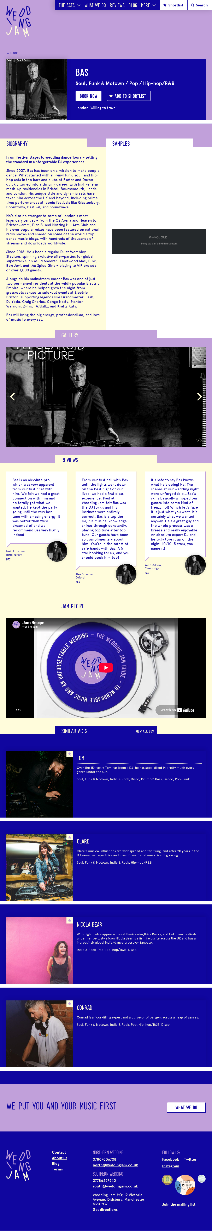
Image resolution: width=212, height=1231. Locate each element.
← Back (12, 53)
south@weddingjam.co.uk (115, 1186)
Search (202, 5)
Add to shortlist (130, 96)
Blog (133, 5)
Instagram (170, 1166)
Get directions (105, 1209)
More (145, 5)
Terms (57, 1169)
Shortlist (175, 5)
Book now (88, 96)
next (199, 397)
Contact (59, 1152)
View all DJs (144, 732)
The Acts (67, 5)
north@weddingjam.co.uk (115, 1165)
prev (12, 397)
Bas (8, 559)
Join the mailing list (178, 1204)
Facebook (170, 1159)
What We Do (95, 5)
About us (59, 1158)
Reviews (117, 5)
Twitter (190, 1159)
